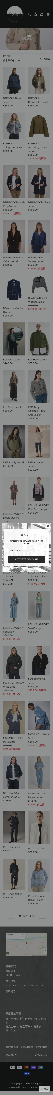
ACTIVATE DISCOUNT (26, 559)
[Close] (48, 526)
